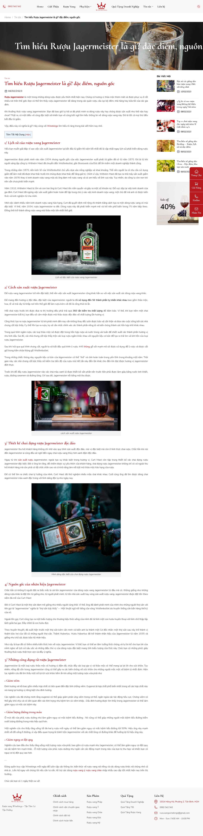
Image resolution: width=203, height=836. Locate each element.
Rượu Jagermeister (14, 97)
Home (40, 6)
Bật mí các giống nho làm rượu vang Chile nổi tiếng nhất (186, 84)
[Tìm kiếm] (199, 6)
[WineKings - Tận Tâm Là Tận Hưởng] (101, 6)
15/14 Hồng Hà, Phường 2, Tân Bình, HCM (179, 801)
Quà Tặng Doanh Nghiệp (125, 6)
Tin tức (147, 6)
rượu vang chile (94, 770)
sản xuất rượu (25, 459)
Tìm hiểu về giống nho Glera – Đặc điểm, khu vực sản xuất (187, 164)
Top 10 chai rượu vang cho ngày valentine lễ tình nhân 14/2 (187, 124)
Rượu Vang (69, 6)
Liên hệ (161, 6)
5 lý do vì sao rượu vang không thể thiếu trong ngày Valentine (186, 104)
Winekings (52, 126)
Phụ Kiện (84, 6)
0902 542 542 (14, 6)
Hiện (28, 134)
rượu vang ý (79, 770)
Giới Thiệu (53, 6)
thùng (87, 346)
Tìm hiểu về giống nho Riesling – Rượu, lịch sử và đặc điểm (187, 144)
